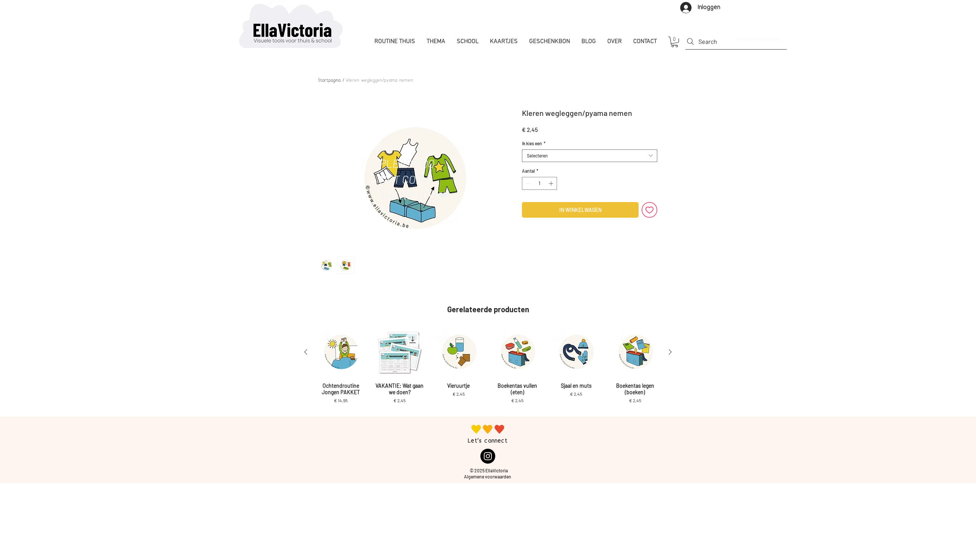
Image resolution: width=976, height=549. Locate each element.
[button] (674, 42)
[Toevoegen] (649, 210)
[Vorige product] (305, 351)
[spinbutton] (539, 183)
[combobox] (589, 155)
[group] (488, 369)
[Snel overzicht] (341, 352)
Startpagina (329, 80)
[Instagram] (487, 456)
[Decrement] (527, 183)
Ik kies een (534, 143)
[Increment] (551, 183)
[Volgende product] (670, 351)
